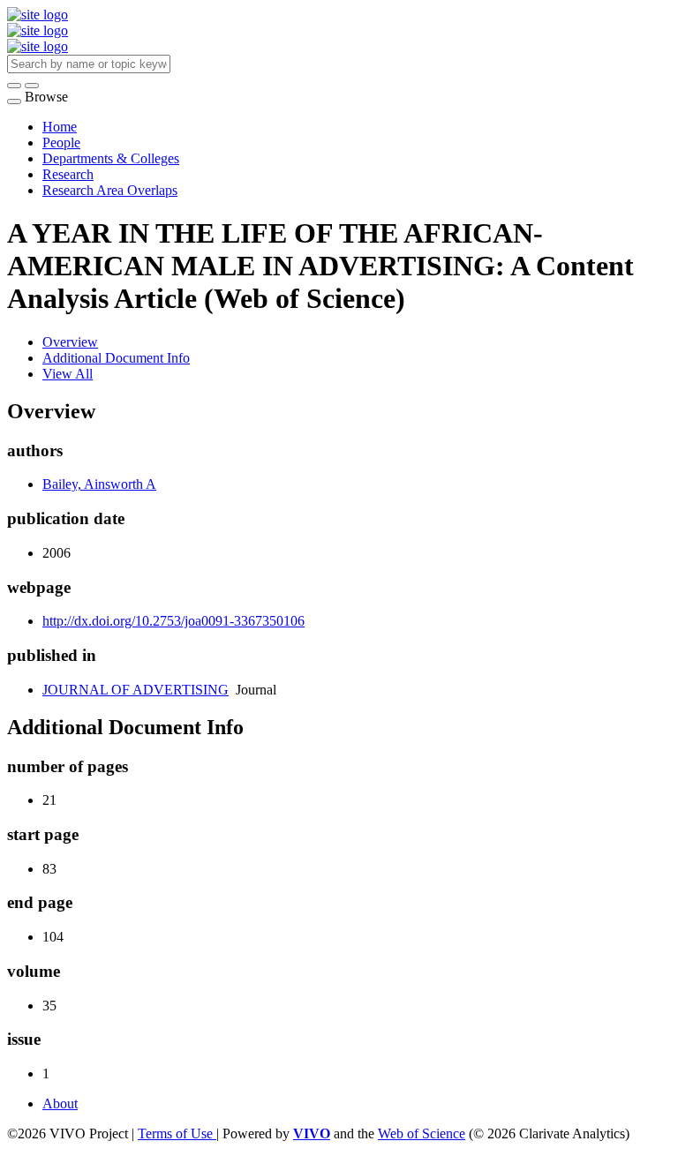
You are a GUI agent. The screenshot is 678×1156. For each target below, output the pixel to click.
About (60, 1103)
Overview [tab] (70, 341)
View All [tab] (67, 373)
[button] (14, 85)
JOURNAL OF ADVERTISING (135, 689)
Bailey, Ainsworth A (99, 484)
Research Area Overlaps (109, 190)
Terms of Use (177, 1133)
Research (68, 174)
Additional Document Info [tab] (116, 357)
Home (59, 126)
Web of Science (421, 1133)
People (61, 142)
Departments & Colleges (110, 158)
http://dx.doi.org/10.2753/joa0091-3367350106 (173, 620)
